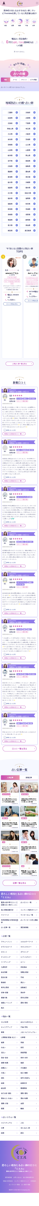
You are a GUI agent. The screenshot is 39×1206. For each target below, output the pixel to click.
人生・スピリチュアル (10, 279)
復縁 (12, 283)
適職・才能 (4, 1103)
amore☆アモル (12, 273)
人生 (4, 842)
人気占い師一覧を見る (19, 364)
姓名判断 (4, 972)
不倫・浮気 (10, 277)
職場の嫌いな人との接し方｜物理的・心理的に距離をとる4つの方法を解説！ (29, 872)
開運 (2, 1108)
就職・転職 (17, 281)
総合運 (3, 1088)
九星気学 (4, 967)
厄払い (3, 1052)
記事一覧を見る (19, 882)
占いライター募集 (14, 1184)
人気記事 (10, 777)
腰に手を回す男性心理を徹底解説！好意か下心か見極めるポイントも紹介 (10, 824)
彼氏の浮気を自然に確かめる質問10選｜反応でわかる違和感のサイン (28, 848)
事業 (15, 277)
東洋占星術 (5, 987)
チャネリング (5, 957)
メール (15, 80)
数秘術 (3, 982)
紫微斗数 (4, 997)
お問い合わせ (17, 1177)
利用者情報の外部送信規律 (9, 921)
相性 (2, 1078)
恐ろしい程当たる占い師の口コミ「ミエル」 (19, 1166)
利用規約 (33, 1181)
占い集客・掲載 (25, 1184)
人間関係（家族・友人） (31, 284)
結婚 (2, 1083)
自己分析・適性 (6, 1093)
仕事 (23, 866)
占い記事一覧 (5, 927)
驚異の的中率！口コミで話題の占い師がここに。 (9, 903)
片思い (3, 1073)
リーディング (5, 962)
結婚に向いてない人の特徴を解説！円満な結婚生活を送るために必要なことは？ (29, 824)
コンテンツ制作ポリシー (21, 1181)
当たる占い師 (25, 794)
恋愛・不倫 (5, 818)
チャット (24, 80)
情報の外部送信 (8, 1181)
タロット (4, 952)
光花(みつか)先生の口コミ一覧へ (13, 434)
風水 (2, 1008)
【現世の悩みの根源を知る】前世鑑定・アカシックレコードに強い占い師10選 (29, 800)
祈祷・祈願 (4, 992)
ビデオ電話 (33, 80)
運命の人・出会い (7, 1098)
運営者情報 (8, 1177)
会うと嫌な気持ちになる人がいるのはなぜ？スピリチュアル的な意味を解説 (9, 800)
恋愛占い (4, 1068)
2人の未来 (28, 278)
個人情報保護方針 (7, 910)
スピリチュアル (6, 794)
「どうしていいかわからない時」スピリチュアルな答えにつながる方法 (10, 848)
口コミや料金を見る (12, 304)
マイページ (5, 915)
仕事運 (17, 279)
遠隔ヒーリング (6, 1003)
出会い (6, 281)
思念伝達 (4, 977)
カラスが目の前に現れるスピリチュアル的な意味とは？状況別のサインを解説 (9, 872)
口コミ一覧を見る (19, 748)
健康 (2, 1042)
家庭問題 (11, 281)
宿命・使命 (4, 1057)
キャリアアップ (30, 280)
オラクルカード (6, 947)
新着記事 (29, 777)
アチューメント (6, 941)
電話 (5, 80)
